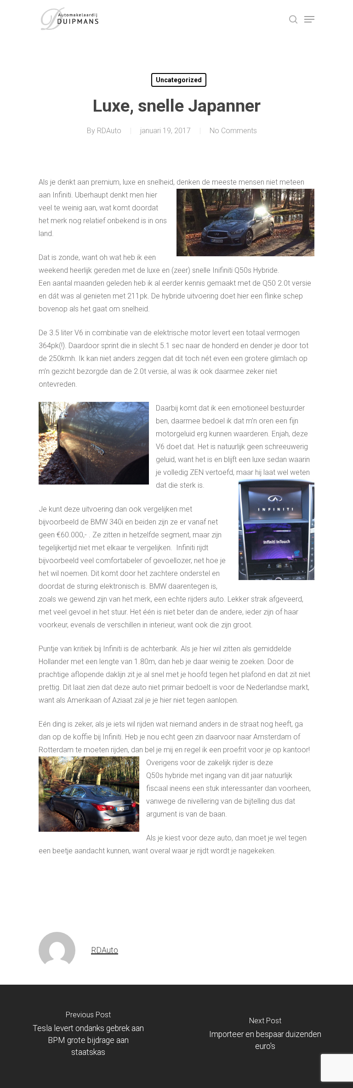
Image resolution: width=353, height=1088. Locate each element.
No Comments (233, 130)
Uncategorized (179, 80)
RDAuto (109, 130)
